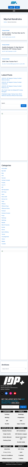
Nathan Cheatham (5, 389)
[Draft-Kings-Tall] (14, 135)
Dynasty (4, 178)
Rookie (3, 227)
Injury (3, 194)
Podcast (4, 210)
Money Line (4, 199)
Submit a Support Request (8, 462)
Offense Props (5, 206)
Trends (3, 234)
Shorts (3, 229)
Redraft (3, 222)
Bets (3, 173)
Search (3, 103)
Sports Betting (5, 232)
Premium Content (6, 213)
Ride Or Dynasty (5, 225)
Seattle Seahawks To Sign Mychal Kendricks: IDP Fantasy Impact (13, 48)
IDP (2, 187)
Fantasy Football (5, 30)
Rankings (4, 218)
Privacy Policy (7, 452)
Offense (3, 203)
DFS (3, 175)
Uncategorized (5, 236)
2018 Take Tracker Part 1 (10, 61)
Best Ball (4, 170)
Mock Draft (4, 196)
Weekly (3, 241)
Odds (3, 201)
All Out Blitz (4, 168)
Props (3, 215)
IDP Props (4, 192)
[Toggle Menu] (14, 10)
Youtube (4, 243)
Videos (3, 239)
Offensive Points (6, 208)
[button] (11, 7)
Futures (3, 182)
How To (3, 185)
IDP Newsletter (5, 189)
